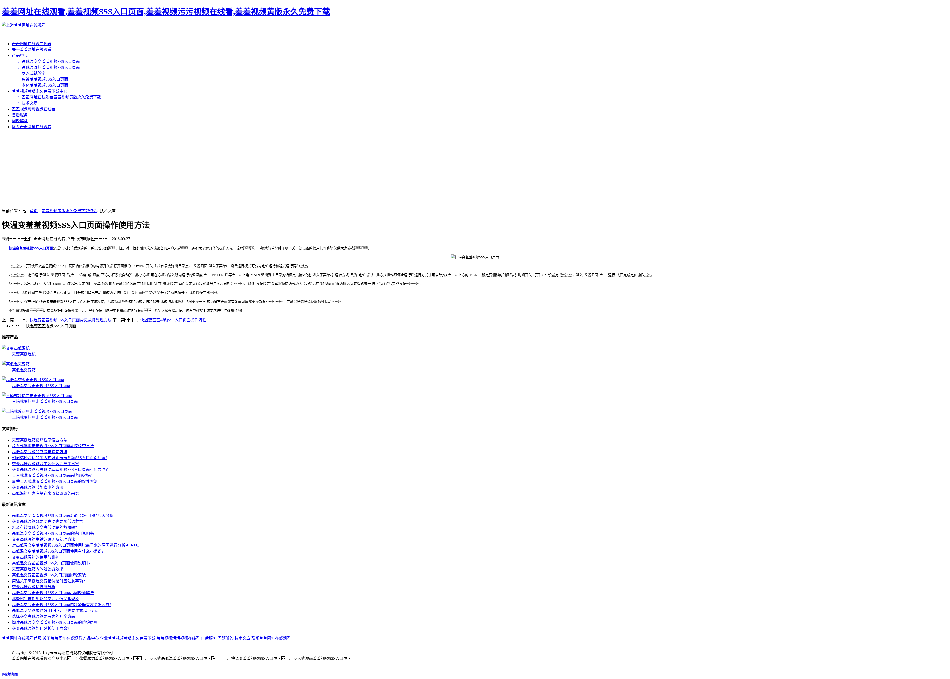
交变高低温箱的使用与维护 (35, 557)
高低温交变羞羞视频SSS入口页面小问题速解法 (53, 593)
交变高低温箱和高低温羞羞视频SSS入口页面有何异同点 (61, 470)
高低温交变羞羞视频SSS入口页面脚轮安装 (49, 575)
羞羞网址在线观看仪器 (31, 44)
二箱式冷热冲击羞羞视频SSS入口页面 (45, 417)
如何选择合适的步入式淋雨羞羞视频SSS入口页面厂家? (59, 458)
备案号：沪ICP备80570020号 (42, 664)
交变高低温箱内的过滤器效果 (37, 569)
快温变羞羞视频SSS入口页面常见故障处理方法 (71, 320)
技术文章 (242, 638)
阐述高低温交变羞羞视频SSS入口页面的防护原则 (55, 622)
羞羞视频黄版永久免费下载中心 (39, 91)
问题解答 (20, 121)
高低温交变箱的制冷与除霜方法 (39, 452)
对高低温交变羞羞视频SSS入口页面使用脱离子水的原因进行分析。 (76, 545)
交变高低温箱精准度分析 (33, 587)
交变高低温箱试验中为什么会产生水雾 (45, 464)
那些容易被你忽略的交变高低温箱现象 (45, 599)
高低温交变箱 (24, 370)
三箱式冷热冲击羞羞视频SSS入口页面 (45, 401)
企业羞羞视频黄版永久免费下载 (127, 638)
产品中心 (20, 55)
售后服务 (20, 115)
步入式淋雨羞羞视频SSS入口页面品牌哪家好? (52, 475)
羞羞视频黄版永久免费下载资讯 (69, 211)
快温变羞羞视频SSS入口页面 (31, 248)
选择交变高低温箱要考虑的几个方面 (43, 616)
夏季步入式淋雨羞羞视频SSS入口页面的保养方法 (55, 481)
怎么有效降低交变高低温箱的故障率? (44, 527)
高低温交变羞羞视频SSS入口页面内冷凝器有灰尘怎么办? (61, 605)
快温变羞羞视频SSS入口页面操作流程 (173, 320)
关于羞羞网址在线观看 (31, 49)
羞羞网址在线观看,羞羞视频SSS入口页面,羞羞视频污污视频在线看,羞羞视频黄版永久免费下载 (166, 11)
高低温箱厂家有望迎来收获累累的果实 (45, 493)
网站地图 (10, 674)
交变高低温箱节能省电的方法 (37, 487)
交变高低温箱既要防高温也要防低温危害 (47, 521)
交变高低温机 (24, 354)
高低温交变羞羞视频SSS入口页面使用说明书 (51, 563)
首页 (34, 211)
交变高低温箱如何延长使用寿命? (40, 628)
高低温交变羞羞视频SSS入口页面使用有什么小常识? (57, 551)
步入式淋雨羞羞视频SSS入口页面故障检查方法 (53, 446)
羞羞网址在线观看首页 (22, 638)
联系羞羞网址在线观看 (31, 127)
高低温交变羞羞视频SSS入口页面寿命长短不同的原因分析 (63, 516)
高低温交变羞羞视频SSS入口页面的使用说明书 (53, 533)
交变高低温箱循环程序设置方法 (39, 440)
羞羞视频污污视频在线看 (33, 109)
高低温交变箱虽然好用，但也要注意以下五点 (55, 611)
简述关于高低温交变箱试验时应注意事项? (48, 581)
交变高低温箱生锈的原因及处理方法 (43, 539)
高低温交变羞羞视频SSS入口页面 (41, 386)
